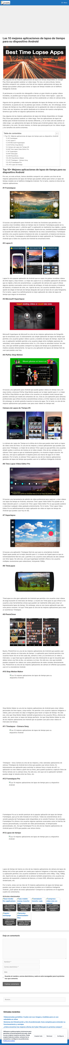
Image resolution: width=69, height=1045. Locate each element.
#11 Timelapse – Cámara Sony (18, 160)
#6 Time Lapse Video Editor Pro (18, 149)
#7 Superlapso (12, 151)
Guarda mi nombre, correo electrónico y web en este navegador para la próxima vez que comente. (34, 977)
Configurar (60, 1036)
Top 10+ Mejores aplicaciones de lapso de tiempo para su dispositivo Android (31, 136)
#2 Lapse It (11, 140)
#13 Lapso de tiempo (15, 164)
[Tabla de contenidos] (57, 133)
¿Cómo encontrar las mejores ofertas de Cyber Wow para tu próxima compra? (33, 1027)
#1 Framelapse (12, 138)
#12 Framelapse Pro (15, 162)
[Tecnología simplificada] (5, 2)
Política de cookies (9, 1041)
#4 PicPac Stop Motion (15, 145)
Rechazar (49, 1036)
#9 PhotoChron (13, 156)
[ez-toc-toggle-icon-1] (56, 133)
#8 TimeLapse (12, 154)
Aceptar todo (38, 1036)
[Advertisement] (34, 19)
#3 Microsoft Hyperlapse (16, 143)
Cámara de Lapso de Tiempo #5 (18, 147)
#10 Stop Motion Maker (16, 158)
